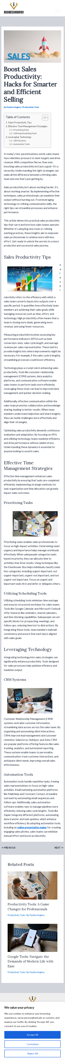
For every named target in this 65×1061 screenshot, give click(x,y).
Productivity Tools (31, 107)
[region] (32, 1031)
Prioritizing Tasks (21, 130)
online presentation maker (32, 827)
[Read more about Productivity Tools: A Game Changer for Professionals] (32, 885)
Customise (32, 1044)
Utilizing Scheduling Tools (25, 133)
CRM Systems (19, 140)
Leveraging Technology (19, 137)
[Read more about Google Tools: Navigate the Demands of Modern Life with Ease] (32, 937)
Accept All (32, 1034)
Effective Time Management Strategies (27, 126)
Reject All (32, 1053)
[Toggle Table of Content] (43, 118)
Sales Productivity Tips (20, 122)
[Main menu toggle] (57, 10)
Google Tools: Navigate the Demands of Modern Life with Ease (30, 961)
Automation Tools (21, 144)
